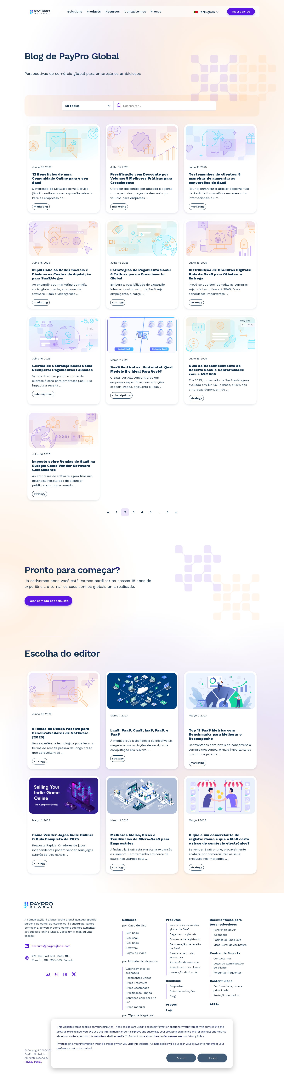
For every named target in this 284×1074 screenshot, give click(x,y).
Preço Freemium (136, 982)
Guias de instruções (182, 991)
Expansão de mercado (184, 962)
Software (132, 947)
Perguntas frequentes (227, 972)
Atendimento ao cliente (185, 967)
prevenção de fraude (183, 972)
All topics (72, 106)
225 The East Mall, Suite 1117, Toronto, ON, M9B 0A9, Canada (52, 958)
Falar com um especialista (48, 601)
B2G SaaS (132, 942)
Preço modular (135, 1006)
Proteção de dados (226, 995)
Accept (181, 1058)
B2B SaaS (132, 932)
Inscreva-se (241, 11)
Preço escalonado (137, 987)
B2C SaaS (132, 937)
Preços (156, 11)
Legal (214, 1004)
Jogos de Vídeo (136, 952)
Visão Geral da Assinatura (230, 944)
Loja (169, 1010)
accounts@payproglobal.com (51, 945)
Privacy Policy (33, 1061)
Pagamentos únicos (138, 977)
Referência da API (224, 929)
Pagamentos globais (183, 934)
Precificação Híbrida (139, 992)
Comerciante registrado (185, 939)
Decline (212, 1058)
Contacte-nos (135, 11)
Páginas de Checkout (227, 939)
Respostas (176, 986)
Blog (173, 996)
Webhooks (220, 934)
